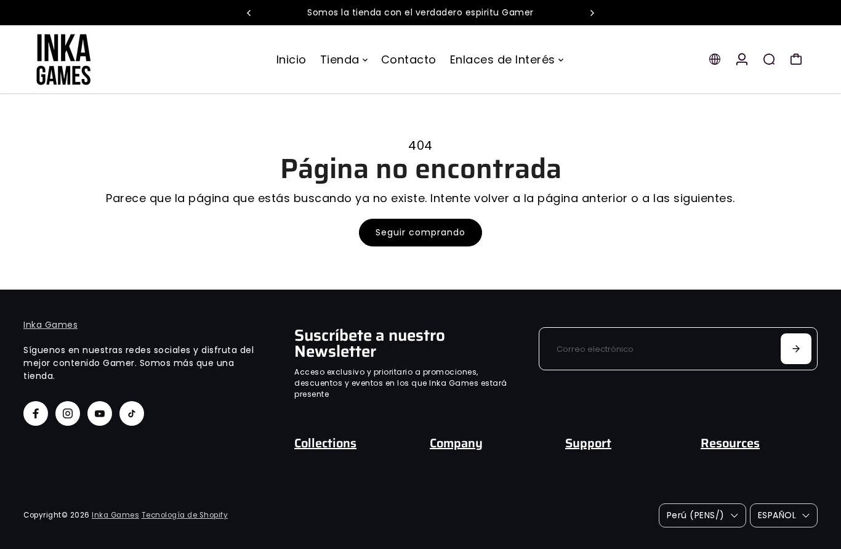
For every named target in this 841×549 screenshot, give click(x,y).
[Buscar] (769, 59)
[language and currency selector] (714, 59)
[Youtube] (99, 413)
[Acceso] (742, 59)
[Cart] (796, 59)
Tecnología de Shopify (185, 515)
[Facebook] (35, 413)
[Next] (591, 13)
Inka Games (50, 325)
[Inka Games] (110, 59)
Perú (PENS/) (696, 515)
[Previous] (249, 13)
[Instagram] (67, 413)
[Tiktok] (131, 413)
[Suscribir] (796, 349)
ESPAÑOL (777, 515)
